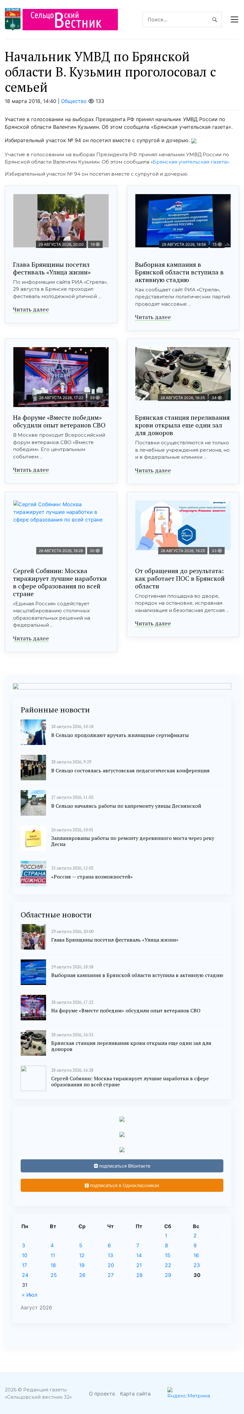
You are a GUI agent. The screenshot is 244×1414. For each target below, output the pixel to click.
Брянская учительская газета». (191, 162)
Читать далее (31, 309)
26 (82, 1275)
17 (24, 1265)
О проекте (102, 1393)
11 (53, 1255)
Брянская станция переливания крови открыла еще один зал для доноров (182, 425)
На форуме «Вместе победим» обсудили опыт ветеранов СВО (59, 421)
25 (54, 1275)
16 (196, 1255)
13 (110, 1255)
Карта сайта (135, 1393)
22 (168, 1265)
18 (53, 1265)
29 (168, 1275)
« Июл (29, 1295)
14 (139, 1255)
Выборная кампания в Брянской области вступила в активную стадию (179, 272)
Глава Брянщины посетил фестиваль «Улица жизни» (52, 268)
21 (139, 1265)
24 (25, 1275)
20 (111, 1265)
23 (196, 1265)
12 (82, 1255)
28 (139, 1275)
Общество (74, 101)
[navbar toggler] (234, 19)
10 (24, 1255)
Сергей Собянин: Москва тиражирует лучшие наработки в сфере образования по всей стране (60, 582)
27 (111, 1275)
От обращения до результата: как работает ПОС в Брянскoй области (180, 578)
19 (82, 1265)
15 (167, 1255)
